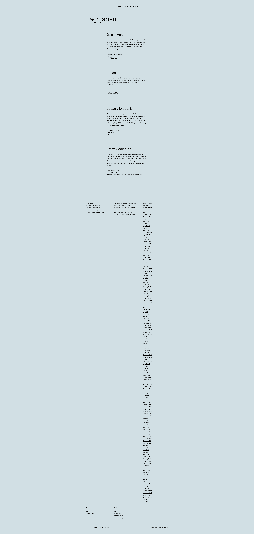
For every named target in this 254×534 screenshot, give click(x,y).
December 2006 (147, 355)
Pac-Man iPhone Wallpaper (125, 212)
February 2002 (147, 486)
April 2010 (145, 282)
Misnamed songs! (125, 205)
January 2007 (147, 352)
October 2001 (147, 495)
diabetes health (120, 174)
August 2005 (146, 391)
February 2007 (147, 350)
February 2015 (147, 241)
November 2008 (147, 302)
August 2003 (146, 445)
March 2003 (146, 456)
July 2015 (145, 237)
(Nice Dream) (117, 35)
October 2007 (147, 332)
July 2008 (145, 312)
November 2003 (147, 438)
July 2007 (145, 339)
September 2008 (147, 307)
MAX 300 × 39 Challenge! (93, 207)
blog (112, 174)
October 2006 (147, 359)
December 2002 (147, 463)
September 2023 (147, 216)
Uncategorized (90, 513)
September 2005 (147, 388)
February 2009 (147, 296)
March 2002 (146, 483)
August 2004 (146, 418)
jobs (129, 174)
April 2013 (145, 250)
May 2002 (145, 479)
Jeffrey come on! (119, 149)
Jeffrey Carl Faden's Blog (127, 6)
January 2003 (147, 461)
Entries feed (117, 513)
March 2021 (146, 221)
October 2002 (147, 468)
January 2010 (146, 289)
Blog (116, 56)
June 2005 (146, 395)
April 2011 (145, 266)
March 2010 (146, 284)
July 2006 (145, 366)
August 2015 (146, 235)
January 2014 (146, 246)
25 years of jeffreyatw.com (93, 205)
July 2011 (145, 262)
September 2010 (147, 275)
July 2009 (145, 293)
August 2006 (146, 364)
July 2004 (145, 420)
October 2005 (147, 386)
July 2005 (145, 393)
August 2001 (146, 499)
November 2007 (147, 330)
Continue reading (112, 49)
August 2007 (146, 336)
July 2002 (145, 474)
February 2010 (147, 287)
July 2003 (145, 447)
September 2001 (147, 497)
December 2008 (147, 300)
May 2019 (145, 228)
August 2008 (146, 309)
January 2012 (146, 257)
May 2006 (145, 370)
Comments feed (118, 515)
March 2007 (146, 348)
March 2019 (146, 230)
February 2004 (147, 431)
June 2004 (146, 422)
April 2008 (146, 318)
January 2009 (147, 298)
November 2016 (147, 232)
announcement (114, 134)
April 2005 (146, 400)
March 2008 (146, 321)
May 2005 (145, 397)
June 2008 (146, 314)
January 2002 (147, 488)
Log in (116, 511)
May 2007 (145, 343)
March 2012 (146, 255)
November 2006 (147, 357)
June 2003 (146, 450)
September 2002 (147, 470)
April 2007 (146, 345)
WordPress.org (118, 518)
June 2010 (146, 280)
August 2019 (146, 226)
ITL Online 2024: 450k (92, 210)
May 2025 (145, 205)
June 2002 (146, 477)
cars (115, 174)
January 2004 (147, 434)
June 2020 (146, 223)
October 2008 (147, 305)
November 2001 (147, 493)
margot (132, 174)
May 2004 (146, 425)
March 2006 (146, 375)
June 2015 (146, 239)
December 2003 (147, 436)
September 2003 (147, 443)
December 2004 (147, 409)
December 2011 (147, 259)
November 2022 (147, 219)
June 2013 (146, 248)
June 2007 (146, 341)
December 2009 (147, 291)
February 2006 (147, 377)
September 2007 (147, 334)
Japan (111, 73)
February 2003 (147, 459)
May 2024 (146, 210)
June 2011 (145, 264)
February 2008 (147, 323)
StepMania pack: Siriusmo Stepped (95, 212)
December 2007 (147, 327)
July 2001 (145, 502)
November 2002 (147, 465)
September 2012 (147, 253)
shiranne (116, 93)
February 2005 (147, 404)
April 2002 (146, 481)
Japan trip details (120, 109)
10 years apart (90, 203)
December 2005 (147, 382)
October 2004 (147, 413)
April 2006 (146, 373)
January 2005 (147, 407)
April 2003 (146, 454)
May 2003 (145, 452)
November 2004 (147, 411)
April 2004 (146, 427)
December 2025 (147, 203)
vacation (142, 174)
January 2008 (147, 325)
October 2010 (147, 273)
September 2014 (147, 244)
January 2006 (147, 379)
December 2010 (147, 268)
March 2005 (146, 402)
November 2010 (147, 271)
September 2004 (147, 416)
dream (112, 58)
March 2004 (146, 429)
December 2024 (147, 207)
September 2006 (147, 361)
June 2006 (146, 368)
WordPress (165, 527)
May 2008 (145, 316)
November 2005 (147, 384)
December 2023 (147, 212)
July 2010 (145, 278)
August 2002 (146, 472)
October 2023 (147, 214)
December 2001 (147, 490)
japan (116, 58)
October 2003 (147, 441)
